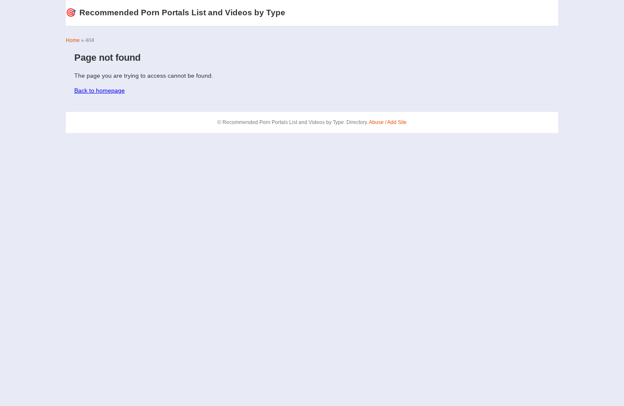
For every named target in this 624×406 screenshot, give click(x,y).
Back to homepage (99, 90)
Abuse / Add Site (388, 122)
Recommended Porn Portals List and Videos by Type (175, 12)
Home (73, 40)
